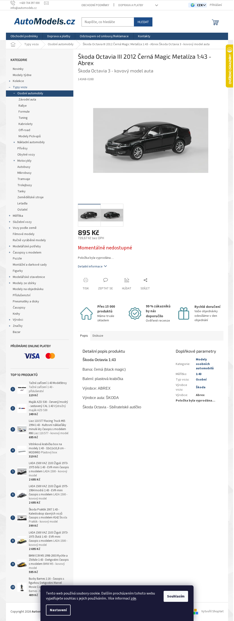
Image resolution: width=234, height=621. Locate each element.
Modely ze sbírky (24, 283)
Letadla (22, 203)
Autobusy (23, 167)
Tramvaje (23, 179)
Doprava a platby (130, 5)
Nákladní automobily (31, 142)
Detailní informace (90, 266)
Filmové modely (24, 234)
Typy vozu (20, 87)
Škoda (200, 387)
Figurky (18, 271)
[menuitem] (24, 36)
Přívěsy (22, 148)
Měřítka (18, 216)
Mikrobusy (24, 173)
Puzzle (17, 258)
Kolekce (18, 81)
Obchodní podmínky (95, 5)
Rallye (23, 105)
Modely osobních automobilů (205, 364)
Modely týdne (22, 75)
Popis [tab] (84, 335)
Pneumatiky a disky (26, 301)
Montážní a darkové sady (30, 264)
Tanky (21, 191)
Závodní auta (27, 99)
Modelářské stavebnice (29, 277)
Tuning (23, 118)
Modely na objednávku (28, 289)
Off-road (24, 130)
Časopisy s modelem (27, 252)
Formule (24, 111)
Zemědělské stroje (30, 197)
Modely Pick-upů (30, 136)
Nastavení (58, 610)
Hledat (143, 22)
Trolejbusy (24, 185)
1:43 (199, 374)
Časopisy (19, 307)
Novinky (18, 69)
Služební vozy (22, 222)
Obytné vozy (26, 154)
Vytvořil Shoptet (212, 611)
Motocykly (24, 161)
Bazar (17, 332)
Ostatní (22, 209)
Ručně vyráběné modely (29, 240)
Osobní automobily (30, 93)
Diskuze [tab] (98, 335)
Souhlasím (176, 596)
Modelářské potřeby (27, 246)
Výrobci (18, 319)
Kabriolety (26, 124)
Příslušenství (21, 295)
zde (133, 598)
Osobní (201, 379)
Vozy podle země (25, 228)
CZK (200, 5)
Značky (18, 326)
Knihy (16, 314)
